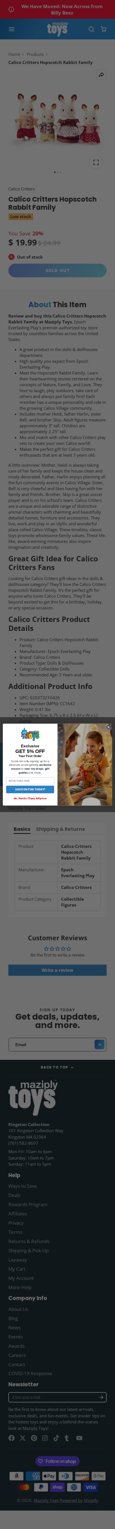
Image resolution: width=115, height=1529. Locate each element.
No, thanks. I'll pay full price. (30, 798)
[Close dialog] (108, 727)
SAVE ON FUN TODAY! (30, 789)
